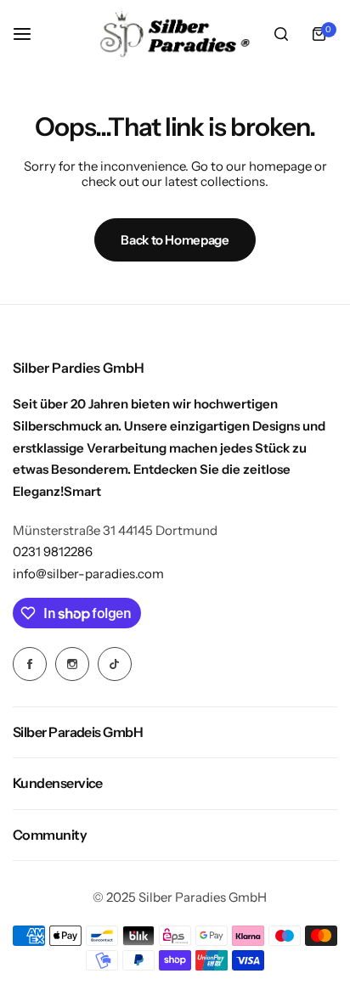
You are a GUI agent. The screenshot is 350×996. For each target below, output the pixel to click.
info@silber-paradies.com (88, 574)
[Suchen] (281, 34)
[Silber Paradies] (175, 33)
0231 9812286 (53, 551)
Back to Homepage (175, 240)
